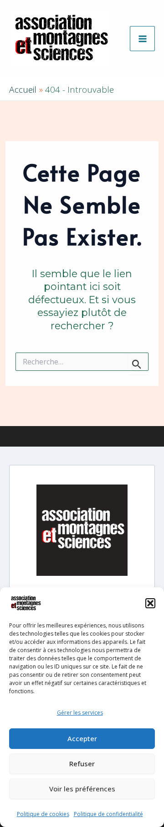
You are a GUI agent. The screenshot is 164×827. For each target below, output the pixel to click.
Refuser (82, 763)
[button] (150, 603)
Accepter (82, 738)
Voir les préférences (82, 788)
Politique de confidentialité (108, 814)
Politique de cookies (43, 814)
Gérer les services (80, 712)
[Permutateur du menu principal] (142, 38)
